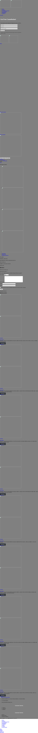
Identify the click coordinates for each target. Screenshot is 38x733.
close (1, 162)
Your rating (2, 274)
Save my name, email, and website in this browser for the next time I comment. (13, 287)
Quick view (2, 344)
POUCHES (5, 160)
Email (1, 285)
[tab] (20, 253)
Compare (3, 726)
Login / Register (4, 727)
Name (1, 283)
